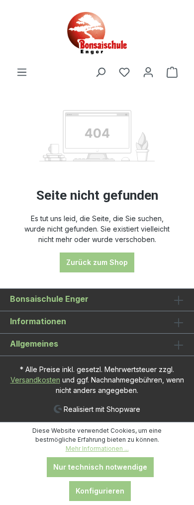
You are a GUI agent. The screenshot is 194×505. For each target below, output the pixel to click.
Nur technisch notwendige (100, 467)
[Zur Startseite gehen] (97, 33)
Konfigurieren (100, 491)
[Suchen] (100, 72)
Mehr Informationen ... (97, 448)
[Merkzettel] (124, 72)
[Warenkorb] (172, 72)
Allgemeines (34, 344)
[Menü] (22, 72)
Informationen (38, 321)
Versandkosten (35, 380)
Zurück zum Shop (97, 262)
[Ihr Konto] (148, 72)
